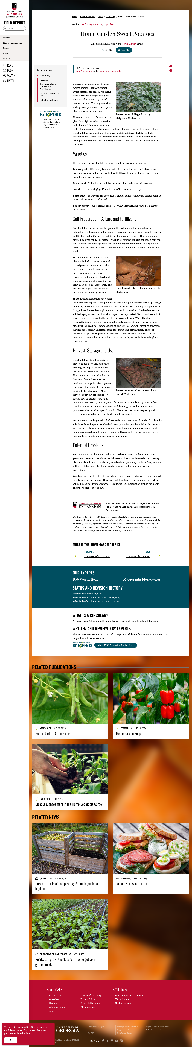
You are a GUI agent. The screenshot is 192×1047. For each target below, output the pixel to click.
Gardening (110, 16)
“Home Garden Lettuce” (138, 556)
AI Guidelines (87, 1007)
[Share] (171, 66)
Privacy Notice (15, 1030)
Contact (6, 58)
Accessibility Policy (90, 1003)
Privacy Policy (87, 999)
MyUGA (91, 1033)
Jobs (51, 1011)
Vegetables (109, 24)
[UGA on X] (108, 1041)
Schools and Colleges (96, 1027)
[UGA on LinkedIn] (121, 1041)
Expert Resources (12, 43)
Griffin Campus (123, 1003)
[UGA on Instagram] (112, 1041)
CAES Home (55, 995)
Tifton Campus (122, 999)
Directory (91, 1030)
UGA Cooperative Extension (129, 995)
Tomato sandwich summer (133, 883)
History (53, 1003)
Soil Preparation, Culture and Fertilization (48, 86)
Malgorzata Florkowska (109, 70)
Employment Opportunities (127, 1027)
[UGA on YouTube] (117, 1041)
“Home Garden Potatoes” (97, 556)
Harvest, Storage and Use (49, 94)
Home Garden (129, 43)
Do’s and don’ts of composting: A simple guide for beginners (67, 886)
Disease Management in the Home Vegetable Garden (69, 804)
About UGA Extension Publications (115, 645)
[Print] (171, 70)
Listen (11, 80)
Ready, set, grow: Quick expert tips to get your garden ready (65, 962)
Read (10, 65)
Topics (100, 16)
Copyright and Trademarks (127, 1030)
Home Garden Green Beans (52, 733)
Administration (57, 1007)
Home (74, 16)
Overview (54, 999)
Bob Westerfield (84, 70)
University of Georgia (65, 1030)
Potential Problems (49, 100)
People (6, 48)
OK (10, 1040)
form (28, 1033)
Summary (45, 75)
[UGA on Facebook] (103, 1041)
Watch (11, 75)
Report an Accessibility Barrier (157, 1027)
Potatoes (97, 24)
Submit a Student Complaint (157, 1030)
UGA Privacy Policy (124, 1033)
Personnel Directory (90, 995)
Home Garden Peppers (130, 733)
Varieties (44, 80)
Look (10, 70)
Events (6, 53)
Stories (6, 37)
